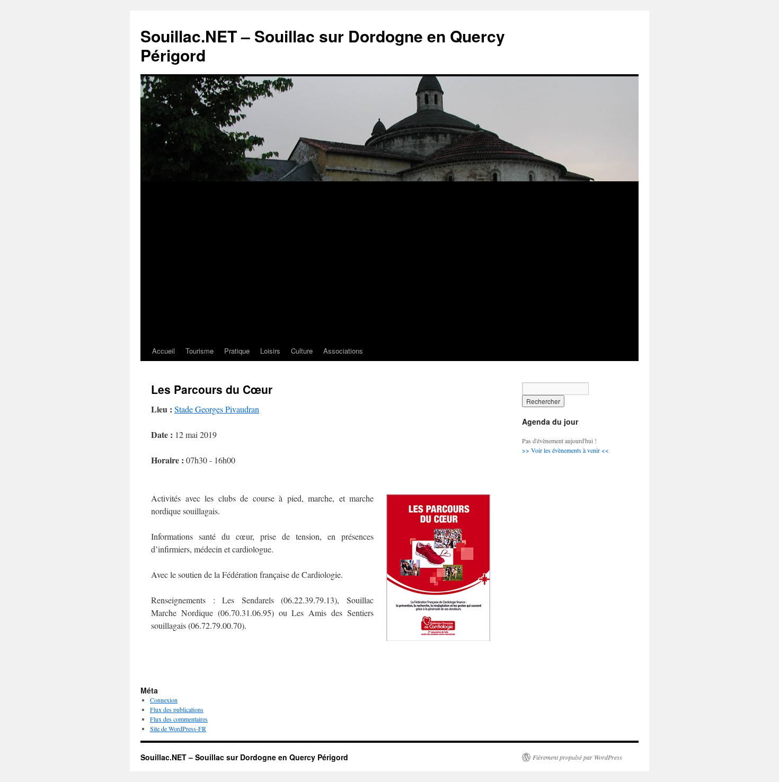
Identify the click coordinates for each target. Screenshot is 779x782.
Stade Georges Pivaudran (216, 409)
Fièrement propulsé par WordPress (577, 757)
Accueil (163, 351)
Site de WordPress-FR (178, 728)
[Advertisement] (389, 261)
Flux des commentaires (179, 719)
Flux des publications (176, 709)
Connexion (164, 700)
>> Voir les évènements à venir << (565, 450)
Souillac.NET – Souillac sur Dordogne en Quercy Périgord (322, 45)
